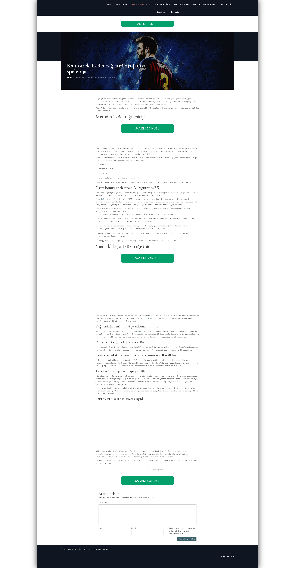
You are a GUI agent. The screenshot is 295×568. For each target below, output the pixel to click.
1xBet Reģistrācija (141, 4)
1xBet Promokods (162, 4)
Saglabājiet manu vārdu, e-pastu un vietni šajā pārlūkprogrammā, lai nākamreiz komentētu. (181, 531)
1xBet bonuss (106, 199)
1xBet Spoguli (224, 4)
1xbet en (161, 11)
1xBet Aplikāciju (182, 4)
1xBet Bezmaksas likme (204, 4)
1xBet (109, 4)
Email (134, 528)
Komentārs (104, 502)
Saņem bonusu (147, 24)
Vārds (102, 528)
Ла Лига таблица (227, 556)
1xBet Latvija (137, 331)
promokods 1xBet (147, 318)
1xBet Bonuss (122, 4)
